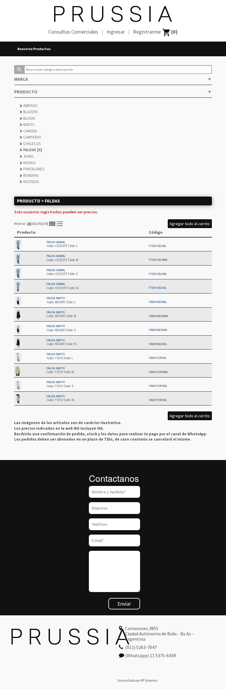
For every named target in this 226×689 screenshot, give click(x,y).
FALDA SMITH (55, 298)
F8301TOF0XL (158, 400)
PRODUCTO (113, 92)
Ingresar (116, 31)
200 (44, 223)
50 (33, 223)
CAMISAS (28, 130)
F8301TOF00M (158, 372)
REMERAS (29, 175)
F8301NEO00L (158, 302)
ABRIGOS (28, 105)
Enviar (124, 603)
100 (38, 223)
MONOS (27, 162)
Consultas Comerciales (73, 31)
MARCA (113, 79)
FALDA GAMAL (55, 242)
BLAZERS (29, 111)
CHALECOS (30, 143)
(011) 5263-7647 (141, 647)
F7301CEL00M (158, 260)
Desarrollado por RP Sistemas (137, 680)
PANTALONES (32, 169)
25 (29, 223)
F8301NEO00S (158, 330)
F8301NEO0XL (158, 344)
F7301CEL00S (158, 274)
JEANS (26, 156)
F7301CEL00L (157, 246)
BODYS (27, 124)
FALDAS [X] (31, 149)
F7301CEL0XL (158, 288)
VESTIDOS (29, 181)
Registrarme (147, 31)
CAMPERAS (30, 137)
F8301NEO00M (158, 316)
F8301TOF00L (158, 358)
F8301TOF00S (158, 386)
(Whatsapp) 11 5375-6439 (150, 655)
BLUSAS (27, 118)
